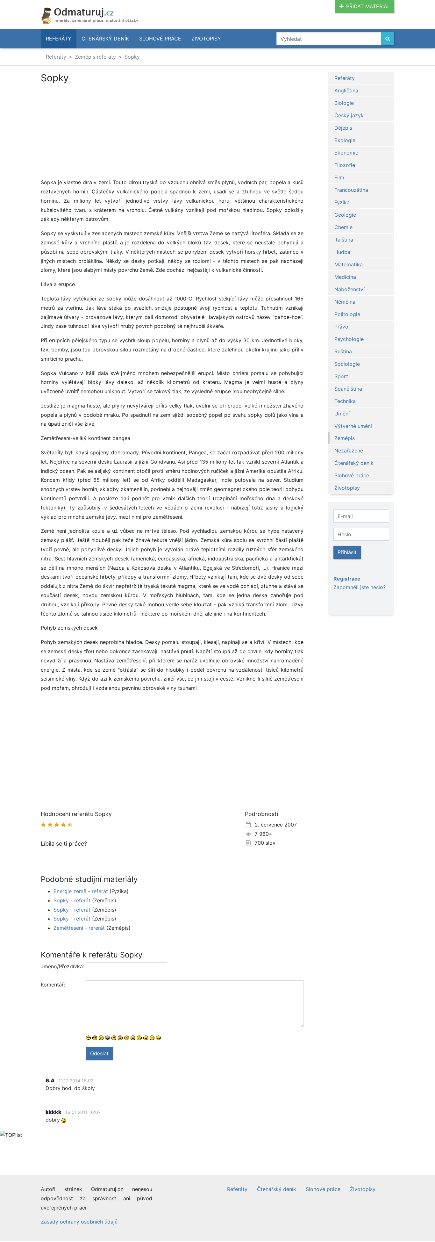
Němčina (344, 302)
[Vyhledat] (387, 38)
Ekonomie (346, 152)
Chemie (343, 227)
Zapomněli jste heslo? (359, 587)
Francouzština (351, 190)
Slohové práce (160, 38)
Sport (341, 376)
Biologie (344, 103)
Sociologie (347, 364)
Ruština (343, 351)
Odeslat (99, 1053)
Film (339, 177)
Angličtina (346, 90)
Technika (345, 401)
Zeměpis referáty (95, 57)
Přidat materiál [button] (368, 6)
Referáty (58, 38)
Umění (342, 413)
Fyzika (342, 202)
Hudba (342, 252)
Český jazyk (349, 115)
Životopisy (206, 38)
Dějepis (343, 128)
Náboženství (349, 289)
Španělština (348, 389)
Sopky (132, 57)
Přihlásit (347, 552)
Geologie (345, 215)
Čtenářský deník (105, 38)
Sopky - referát (71, 900)
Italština (343, 239)
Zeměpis (344, 438)
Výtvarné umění (353, 426)
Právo (341, 326)
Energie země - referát (80, 891)
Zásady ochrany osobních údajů (79, 1221)
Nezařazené (348, 450)
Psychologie (349, 339)
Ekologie (344, 140)
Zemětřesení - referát (79, 928)
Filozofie (344, 165)
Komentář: (53, 984)
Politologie (347, 314)
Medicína (345, 277)
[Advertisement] (94, 130)
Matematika (348, 264)
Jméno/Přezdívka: (61, 966)
